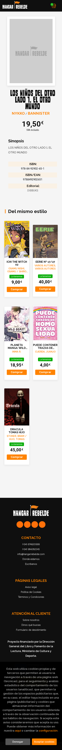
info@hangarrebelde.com (31, 554)
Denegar (17, 741)
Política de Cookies (31, 592)
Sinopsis (16, 141)
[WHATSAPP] (20, 524)
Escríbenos (31, 564)
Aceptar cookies (44, 741)
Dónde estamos (31, 559)
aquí (18, 730)
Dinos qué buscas (31, 625)
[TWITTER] (34, 524)
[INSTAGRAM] (27, 524)
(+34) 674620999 (31, 544)
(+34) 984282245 (31, 549)
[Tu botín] (54, 5)
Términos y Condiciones (31, 597)
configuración (48, 730)
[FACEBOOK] (42, 524)
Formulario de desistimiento (31, 630)
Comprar (17, 289)
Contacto (31, 538)
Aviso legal (31, 587)
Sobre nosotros (31, 620)
